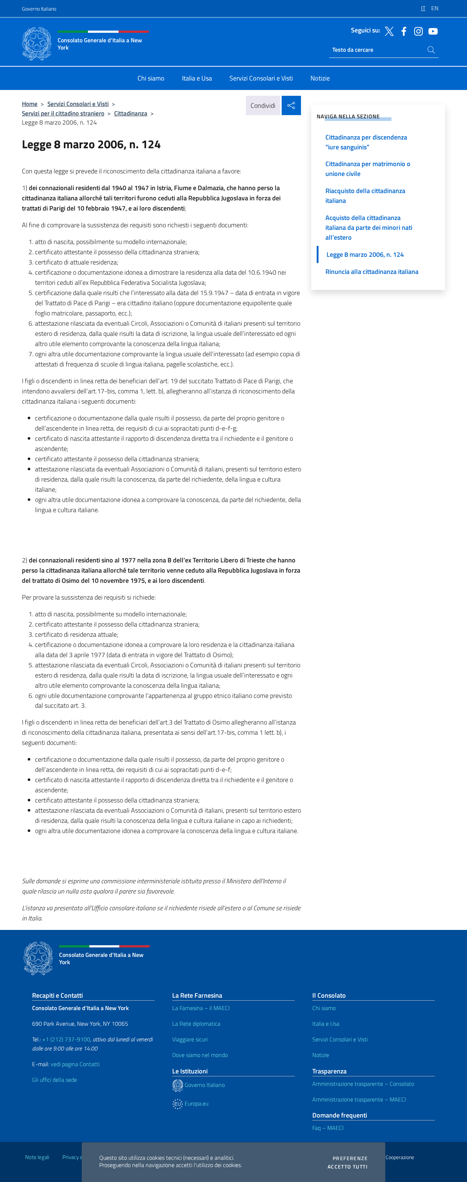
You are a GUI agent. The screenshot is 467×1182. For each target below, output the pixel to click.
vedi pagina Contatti (75, 1064)
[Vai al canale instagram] (416, 30)
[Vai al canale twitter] (387, 30)
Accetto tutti (348, 1166)
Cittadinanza (130, 113)
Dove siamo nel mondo (200, 1055)
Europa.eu (195, 1103)
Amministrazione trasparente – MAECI (359, 1099)
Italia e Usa (325, 1023)
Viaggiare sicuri (190, 1039)
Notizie (320, 1055)
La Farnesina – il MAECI (201, 1008)
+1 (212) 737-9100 (66, 1039)
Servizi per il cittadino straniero (63, 113)
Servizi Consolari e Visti (78, 103)
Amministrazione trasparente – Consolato (363, 1083)
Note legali (37, 1157)
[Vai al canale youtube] (431, 30)
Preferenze (350, 1158)
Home (30, 103)
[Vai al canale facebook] (402, 30)
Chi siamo (324, 1008)
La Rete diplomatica (196, 1023)
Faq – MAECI (328, 1127)
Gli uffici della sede (54, 1079)
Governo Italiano (39, 8)
